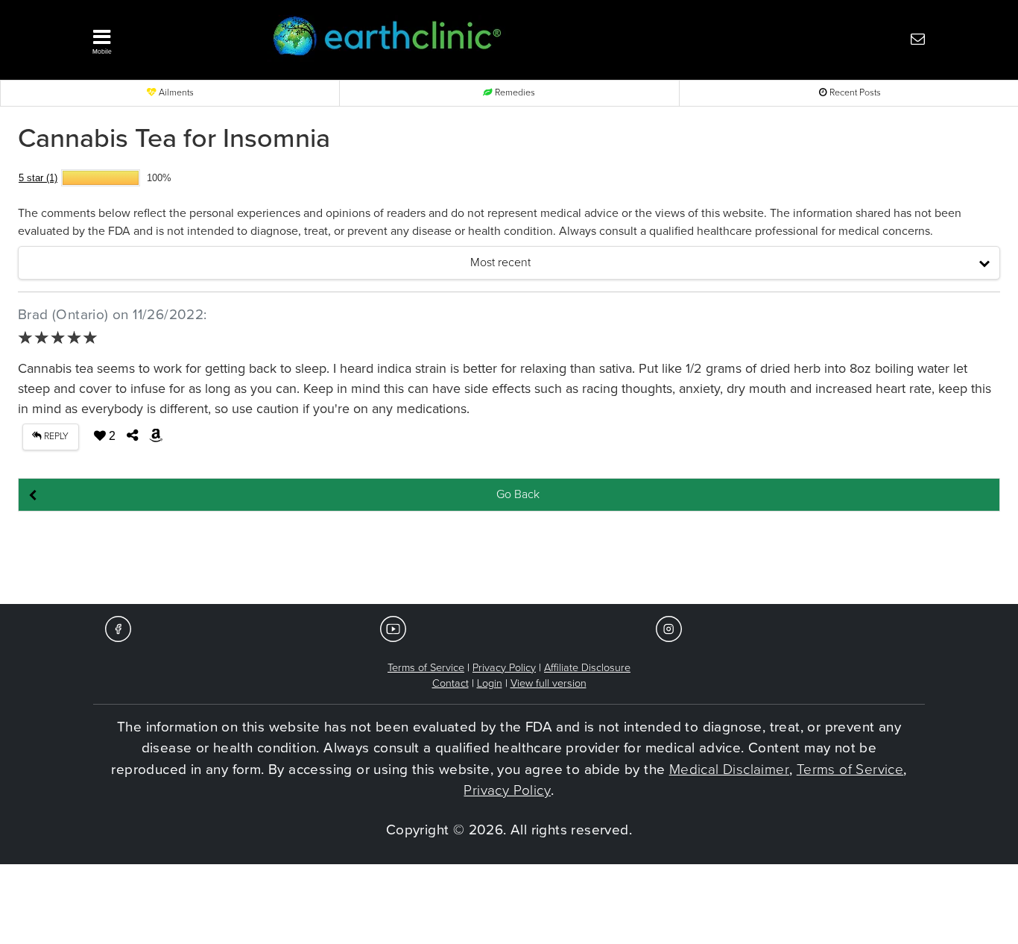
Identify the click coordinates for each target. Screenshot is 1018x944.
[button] (162, 38)
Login (489, 683)
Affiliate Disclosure (587, 667)
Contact (450, 683)
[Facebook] (118, 628)
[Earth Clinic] (475, 38)
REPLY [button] (55, 436)
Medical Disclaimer (729, 769)
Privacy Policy (504, 667)
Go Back (518, 494)
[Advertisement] (509, 558)
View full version (548, 683)
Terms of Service (426, 667)
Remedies (514, 92)
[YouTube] (393, 628)
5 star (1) (38, 177)
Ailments (175, 92)
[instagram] (669, 628)
